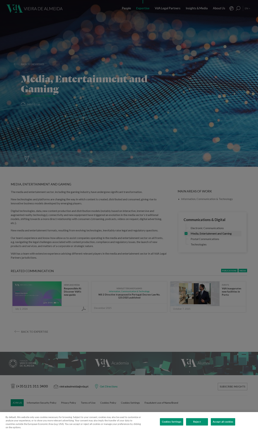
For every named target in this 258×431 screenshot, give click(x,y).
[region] (129, 421)
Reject (197, 421)
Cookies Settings (171, 421)
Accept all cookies (223, 421)
